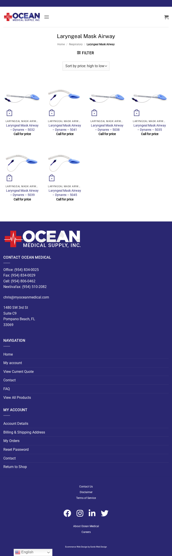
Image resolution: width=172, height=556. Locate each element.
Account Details (15, 423)
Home (61, 44)
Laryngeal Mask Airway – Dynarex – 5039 (22, 193)
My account (12, 363)
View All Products (17, 397)
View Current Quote (18, 371)
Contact (9, 380)
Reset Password (16, 449)
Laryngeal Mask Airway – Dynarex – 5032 (22, 128)
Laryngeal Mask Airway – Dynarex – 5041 (65, 128)
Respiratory (76, 44)
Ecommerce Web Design (76, 547)
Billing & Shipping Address (24, 432)
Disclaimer (86, 492)
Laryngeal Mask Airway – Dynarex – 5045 (65, 193)
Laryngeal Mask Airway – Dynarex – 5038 (107, 128)
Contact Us (86, 486)
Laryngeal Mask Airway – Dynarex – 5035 (149, 128)
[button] (46, 16)
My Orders (11, 441)
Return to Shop (15, 467)
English (26, 552)
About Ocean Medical (86, 526)
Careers (86, 532)
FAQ (6, 389)
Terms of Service (86, 498)
